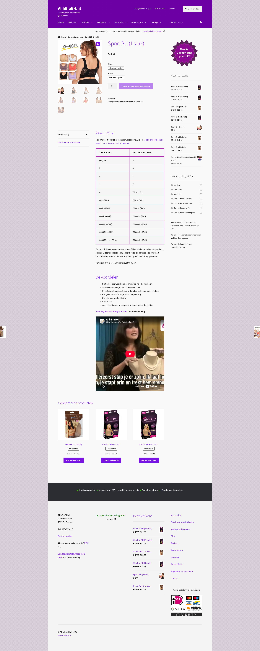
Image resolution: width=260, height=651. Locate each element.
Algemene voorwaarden (182, 571)
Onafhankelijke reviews (153, 31)
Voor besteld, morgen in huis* (126, 31)
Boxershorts (137, 22)
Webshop (72, 22)
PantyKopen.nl (177, 222)
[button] (98, 44)
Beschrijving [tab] (63, 134)
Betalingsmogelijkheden (182, 522)
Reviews (174, 543)
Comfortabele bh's (75, 37)
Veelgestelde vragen (143, 8)
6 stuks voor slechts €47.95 (116, 143)
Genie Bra (101, 22)
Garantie (175, 557)
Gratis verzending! (102, 31)
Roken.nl (174, 235)
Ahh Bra (85, 22)
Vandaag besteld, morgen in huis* (112, 311)
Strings (154, 22)
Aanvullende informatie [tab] (69, 142)
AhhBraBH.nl (69, 8)
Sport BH (119, 22)
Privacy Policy (177, 564)
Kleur (110, 73)
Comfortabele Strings (183, 203)
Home (61, 22)
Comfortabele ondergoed (184, 212)
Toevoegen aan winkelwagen (136, 86)
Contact (172, 8)
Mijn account (160, 8)
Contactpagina (65, 536)
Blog (173, 536)
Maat (110, 64)
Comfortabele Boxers (183, 199)
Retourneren (177, 550)
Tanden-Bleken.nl (178, 244)
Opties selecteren (73, 460)
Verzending (176, 515)
